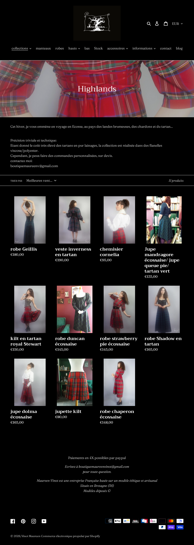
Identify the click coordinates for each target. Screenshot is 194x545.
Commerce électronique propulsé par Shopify (70, 536)
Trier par (16, 180)
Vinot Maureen (30, 536)
